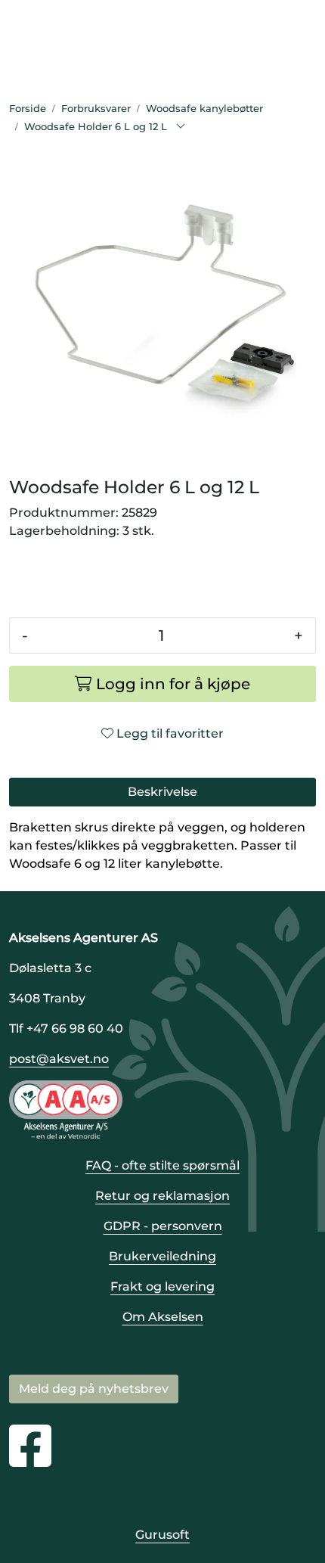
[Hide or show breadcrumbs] (181, 127)
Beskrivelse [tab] (162, 792)
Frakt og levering (162, 1286)
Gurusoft (162, 1534)
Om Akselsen (162, 1317)
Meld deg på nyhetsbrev (94, 1388)
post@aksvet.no (59, 1059)
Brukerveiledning (162, 1256)
